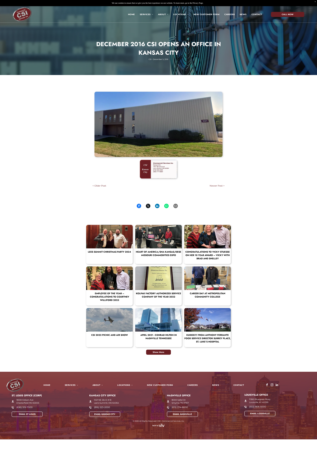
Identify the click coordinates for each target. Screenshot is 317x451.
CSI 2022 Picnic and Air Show (109, 335)
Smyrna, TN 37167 (180, 403)
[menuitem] (131, 14)
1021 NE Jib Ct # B (102, 400)
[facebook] (267, 385)
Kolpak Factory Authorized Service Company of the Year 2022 (158, 295)
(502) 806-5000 (257, 406)
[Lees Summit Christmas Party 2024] (109, 236)
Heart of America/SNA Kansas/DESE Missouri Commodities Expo (158, 253)
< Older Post (99, 185)
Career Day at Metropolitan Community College (207, 295)
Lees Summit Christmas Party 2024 (109, 251)
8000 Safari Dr (179, 400)
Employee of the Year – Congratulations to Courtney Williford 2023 (109, 297)
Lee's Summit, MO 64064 (106, 403)
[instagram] (272, 385)
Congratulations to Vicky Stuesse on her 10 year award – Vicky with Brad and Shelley (207, 255)
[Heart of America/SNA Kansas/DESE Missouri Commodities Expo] (158, 236)
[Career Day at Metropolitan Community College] (207, 278)
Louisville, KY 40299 (258, 402)
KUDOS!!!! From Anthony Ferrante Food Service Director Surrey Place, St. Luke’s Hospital (207, 338)
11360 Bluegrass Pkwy (259, 399)
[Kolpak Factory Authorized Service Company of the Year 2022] (158, 278)
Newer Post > (217, 185)
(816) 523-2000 (102, 407)
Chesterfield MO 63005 (27, 403)
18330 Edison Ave (24, 400)
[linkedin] (277, 385)
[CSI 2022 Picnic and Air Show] (109, 320)
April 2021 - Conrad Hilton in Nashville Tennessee (158, 336)
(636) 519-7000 (24, 407)
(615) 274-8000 (180, 407)
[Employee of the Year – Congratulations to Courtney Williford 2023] (109, 278)
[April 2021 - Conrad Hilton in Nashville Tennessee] (158, 320)
